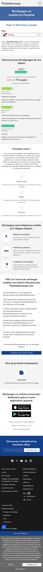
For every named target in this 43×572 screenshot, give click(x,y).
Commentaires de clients (10, 491)
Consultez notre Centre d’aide (21, 353)
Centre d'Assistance (29, 472)
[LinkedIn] (26, 461)
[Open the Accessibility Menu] (4, 527)
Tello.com (26, 482)
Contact (25, 476)
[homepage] (20, 3)
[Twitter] (17, 461)
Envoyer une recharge (10, 512)
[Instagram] (30, 461)
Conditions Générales (8, 484)
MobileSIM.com (28, 489)
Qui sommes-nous (8, 488)
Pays (4, 519)
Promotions (7, 522)
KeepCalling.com (28, 486)
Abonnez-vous (31, 450)
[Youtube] (22, 461)
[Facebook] (12, 461)
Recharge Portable (8, 509)
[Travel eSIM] (21, 373)
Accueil (4, 472)
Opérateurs (7, 515)
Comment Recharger (10, 529)
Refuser (11, 564)
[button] (40, 3)
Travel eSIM (21, 380)
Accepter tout (32, 564)
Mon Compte (6, 476)
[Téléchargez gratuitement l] (21, 407)
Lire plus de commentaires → (21, 83)
